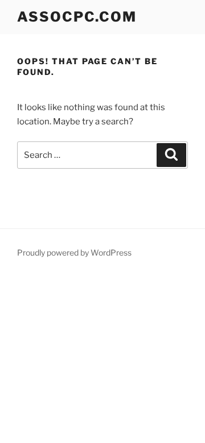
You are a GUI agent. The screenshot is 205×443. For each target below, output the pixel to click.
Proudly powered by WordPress (74, 252)
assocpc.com (77, 17)
